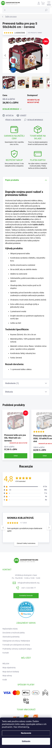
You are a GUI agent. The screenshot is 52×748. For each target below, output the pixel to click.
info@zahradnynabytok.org (28, 583)
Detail (16, 456)
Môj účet (6, 664)
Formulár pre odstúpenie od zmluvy (16, 645)
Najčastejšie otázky (10, 629)
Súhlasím (26, 741)
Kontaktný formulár (26, 595)
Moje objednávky (9, 668)
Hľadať (46, 10)
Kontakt (6, 653)
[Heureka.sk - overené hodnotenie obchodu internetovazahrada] (26, 609)
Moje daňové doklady (11, 672)
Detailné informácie (11, 109)
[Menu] (49, 3)
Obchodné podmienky (11, 637)
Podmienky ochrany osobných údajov (17, 649)
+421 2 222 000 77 (28, 588)
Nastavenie (26, 733)
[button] (49, 527)
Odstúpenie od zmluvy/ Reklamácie (16, 641)
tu (28, 727)
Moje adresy (7, 676)
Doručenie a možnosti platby (14, 633)
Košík (5, 680)
